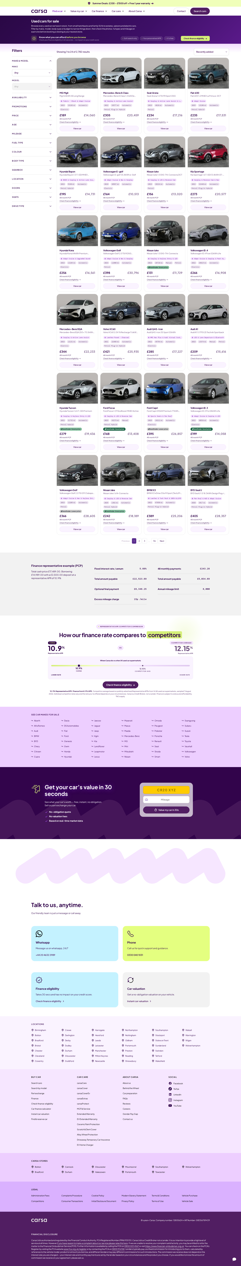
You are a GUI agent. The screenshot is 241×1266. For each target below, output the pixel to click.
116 (154, 541)
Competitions (37, 1201)
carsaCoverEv (83, 1093)
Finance (34, 1098)
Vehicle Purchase (189, 1195)
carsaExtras (82, 1098)
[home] (39, 1220)
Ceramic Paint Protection (88, 1124)
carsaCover (82, 1088)
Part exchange (37, 1093)
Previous (126, 541)
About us (127, 1083)
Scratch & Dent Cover (87, 1129)
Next (162, 541)
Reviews (126, 1103)
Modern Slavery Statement (134, 1195)
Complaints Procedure (71, 1195)
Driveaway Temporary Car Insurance (93, 1139)
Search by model (39, 1088)
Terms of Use (158, 1201)
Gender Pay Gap (130, 1114)
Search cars (200, 11)
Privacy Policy (128, 1201)
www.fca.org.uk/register (75, 1249)
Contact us (128, 1119)
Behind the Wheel (131, 1088)
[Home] (39, 11)
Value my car (77, 11)
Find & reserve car (39, 1119)
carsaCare (82, 1083)
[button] (59, 11)
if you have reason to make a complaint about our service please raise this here (92, 1243)
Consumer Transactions (72, 1201)
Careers (126, 1108)
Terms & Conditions (160, 1195)
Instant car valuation (40, 1114)
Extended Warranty (86, 1114)
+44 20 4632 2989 (45, 954)
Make (15, 66)
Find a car (57, 11)
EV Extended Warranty (87, 1119)
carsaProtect (83, 1103)
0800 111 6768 (118, 1249)
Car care (116, 11)
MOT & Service (83, 1108)
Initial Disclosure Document (103, 1201)
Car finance (98, 11)
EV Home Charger (85, 1145)
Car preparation (130, 1093)
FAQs (125, 1098)
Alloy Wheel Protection (87, 1134)
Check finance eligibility (195, 38)
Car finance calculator (41, 1108)
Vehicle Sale (187, 1201)
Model (15, 80)
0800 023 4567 (131, 1246)
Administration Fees (40, 1195)
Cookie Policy (97, 1195)
